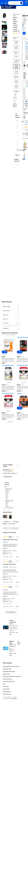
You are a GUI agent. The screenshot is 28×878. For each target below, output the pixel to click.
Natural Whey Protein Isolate (9, 671)
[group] (19, 33)
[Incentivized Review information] (11, 603)
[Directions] (18, 319)
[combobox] (15, 3)
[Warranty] (17, 323)
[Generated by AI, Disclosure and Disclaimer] (8, 509)
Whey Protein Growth (7, 678)
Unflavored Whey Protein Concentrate (11, 666)
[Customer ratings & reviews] (18, 465)
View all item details (21, 149)
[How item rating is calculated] (16, 473)
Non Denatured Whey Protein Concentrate (12, 676)
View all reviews (7, 476)
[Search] (21, 3)
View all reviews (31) (10, 612)
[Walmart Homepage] (6, 3)
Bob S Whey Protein (7, 668)
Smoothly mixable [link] (9, 500)
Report (17, 556)
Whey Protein (6, 686)
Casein (4, 683)
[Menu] (2, 3)
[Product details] (18, 306)
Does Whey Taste (6, 673)
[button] (16, 115)
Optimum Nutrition (7, 693)
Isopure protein (6, 688)
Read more (5, 548)
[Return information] (23, 30)
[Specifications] (18, 311)
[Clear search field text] (19, 3)
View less (11, 507)
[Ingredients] (18, 328)
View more (10, 421)
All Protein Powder (7, 691)
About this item (7, 302)
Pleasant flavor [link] (9, 488)
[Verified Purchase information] (14, 536)
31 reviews (10, 470)
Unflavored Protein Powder (9, 681)
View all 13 (16, 96)
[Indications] (18, 315)
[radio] (16, 42)
